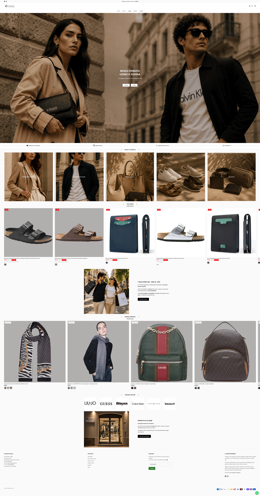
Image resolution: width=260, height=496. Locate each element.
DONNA (126, 85)
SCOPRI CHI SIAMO (144, 436)
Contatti (141, 11)
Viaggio (129, 11)
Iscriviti (151, 468)
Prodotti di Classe (10, 488)
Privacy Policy (91, 460)
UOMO (134, 85)
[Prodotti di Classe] (9, 6)
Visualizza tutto (130, 206)
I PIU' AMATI (130, 204)
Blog (89, 467)
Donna (123, 11)
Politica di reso (91, 463)
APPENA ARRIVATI (130, 316)
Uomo (118, 11)
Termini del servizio (92, 458)
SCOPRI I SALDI (143, 299)
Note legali (90, 456)
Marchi (135, 11)
